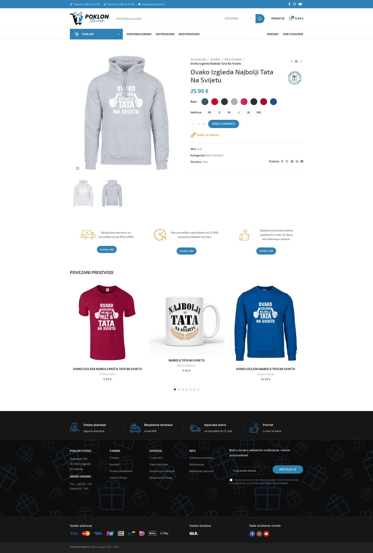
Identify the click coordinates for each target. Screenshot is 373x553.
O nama (114, 457)
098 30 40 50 (126, 4)
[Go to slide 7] (198, 389)
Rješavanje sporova (201, 471)
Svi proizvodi (198, 59)
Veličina (196, 112)
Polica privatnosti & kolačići (271, 483)
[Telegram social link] (301, 161)
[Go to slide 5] (190, 389)
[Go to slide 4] (187, 389)
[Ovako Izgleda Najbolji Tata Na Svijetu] (265, 323)
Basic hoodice (233, 59)
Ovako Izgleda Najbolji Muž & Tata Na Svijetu (107, 369)
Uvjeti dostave (159, 464)
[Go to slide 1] (175, 389)
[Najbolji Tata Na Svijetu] (186, 319)
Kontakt (115, 464)
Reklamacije (196, 464)
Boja (193, 101)
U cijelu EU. (156, 457)
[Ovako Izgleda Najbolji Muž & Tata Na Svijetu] (107, 323)
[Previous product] (291, 61)
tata (205, 161)
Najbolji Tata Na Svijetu (187, 360)
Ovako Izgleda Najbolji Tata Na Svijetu (265, 369)
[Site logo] (89, 18)
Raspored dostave (161, 477)
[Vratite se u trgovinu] (296, 61)
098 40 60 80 (92, 4)
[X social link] (287, 161)
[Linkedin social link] (297, 161)
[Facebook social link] (289, 4)
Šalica (180, 365)
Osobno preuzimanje (162, 471)
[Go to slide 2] (179, 389)
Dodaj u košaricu (223, 123)
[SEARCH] (260, 18)
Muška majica (107, 374)
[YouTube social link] (300, 4)
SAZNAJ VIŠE (107, 249)
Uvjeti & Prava (118, 477)
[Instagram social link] (294, 4)
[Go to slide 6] (194, 389)
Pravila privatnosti (121, 471)
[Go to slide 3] (183, 389)
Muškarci (190, 365)
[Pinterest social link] (292, 161)
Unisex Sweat (265, 374)
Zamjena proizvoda (201, 457)
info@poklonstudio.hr (153, 4)
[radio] (204, 101)
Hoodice (215, 59)
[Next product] (301, 61)
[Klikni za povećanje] (78, 168)
